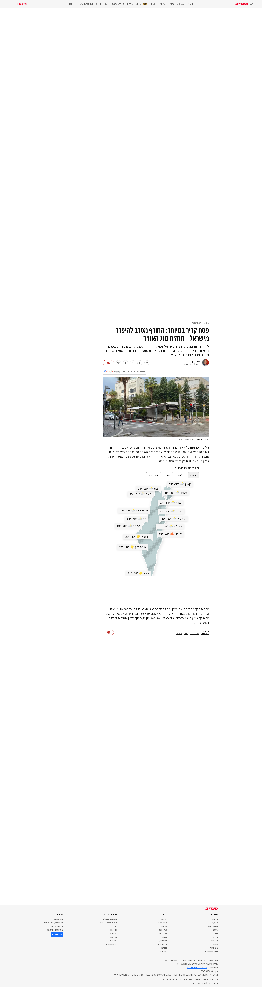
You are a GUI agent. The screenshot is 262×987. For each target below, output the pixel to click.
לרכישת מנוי (22, 3)
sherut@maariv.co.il (197, 967)
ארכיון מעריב (162, 944)
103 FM (113, 930)
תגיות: (206, 631)
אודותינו (164, 948)
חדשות (190, 3)
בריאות (130, 3)
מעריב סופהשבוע (160, 933)
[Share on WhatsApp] (125, 362)
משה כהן (196, 361)
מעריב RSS (163, 930)
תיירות (99, 3)
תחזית (179, 633)
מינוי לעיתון (163, 940)
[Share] (146, 362)
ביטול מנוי (163, 951)
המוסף (164, 937)
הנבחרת (180, 3)
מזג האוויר (214, 948)
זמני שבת (113, 940)
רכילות (139, 4)
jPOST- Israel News (108, 922)
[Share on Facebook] (139, 362)
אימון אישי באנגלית (109, 919)
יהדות (215, 944)
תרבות (153, 3)
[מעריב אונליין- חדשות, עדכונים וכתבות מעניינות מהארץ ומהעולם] (241, 4)
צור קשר (164, 919)
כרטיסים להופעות (211, 951)
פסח (186, 633)
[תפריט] (251, 4)
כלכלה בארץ (213, 926)
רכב (106, 3)
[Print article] (118, 362)
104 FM (113, 937)
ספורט (162, 3)
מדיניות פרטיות (57, 926)
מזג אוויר (205, 633)
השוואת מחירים (111, 944)
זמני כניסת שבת (86, 3)
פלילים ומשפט (117, 3)
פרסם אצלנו (162, 922)
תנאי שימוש (58, 919)
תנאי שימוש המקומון (55, 930)
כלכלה (171, 3)
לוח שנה (72, 3)
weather (196, 322)
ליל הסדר (194, 633)
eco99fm (113, 933)
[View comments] (108, 362)
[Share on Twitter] (132, 362)
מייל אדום (163, 926)
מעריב (206, 322)
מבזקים (215, 922)
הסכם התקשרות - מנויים (53, 922)
